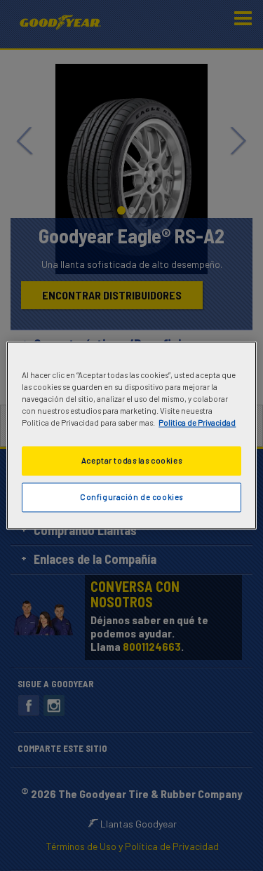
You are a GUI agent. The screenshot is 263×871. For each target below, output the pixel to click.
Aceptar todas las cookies (131, 461)
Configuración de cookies (131, 497)
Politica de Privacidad (197, 423)
